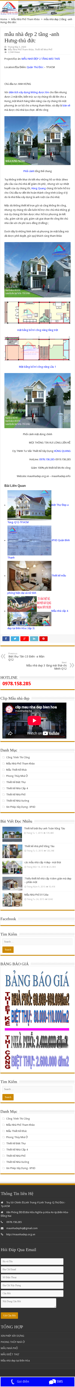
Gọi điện (22, 1381)
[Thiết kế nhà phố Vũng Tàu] (12, 851)
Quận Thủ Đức (35, 67)
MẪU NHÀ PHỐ (9, 1348)
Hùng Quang (38, 188)
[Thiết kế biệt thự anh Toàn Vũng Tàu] (12, 834)
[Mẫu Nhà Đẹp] (37, 8)
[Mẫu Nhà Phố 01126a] (12, 900)
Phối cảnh (29, 171)
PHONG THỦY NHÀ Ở (13, 1341)
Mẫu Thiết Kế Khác (16, 769)
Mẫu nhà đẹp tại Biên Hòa (15, 1360)
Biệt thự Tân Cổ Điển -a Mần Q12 (26, 656)
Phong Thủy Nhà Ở (17, 775)
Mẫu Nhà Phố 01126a (36, 894)
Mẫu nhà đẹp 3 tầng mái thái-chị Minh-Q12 (46, 665)
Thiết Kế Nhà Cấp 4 (17, 788)
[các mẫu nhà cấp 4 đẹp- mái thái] (12, 867)
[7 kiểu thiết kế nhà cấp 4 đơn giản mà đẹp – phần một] (12, 883)
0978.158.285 (46, 459)
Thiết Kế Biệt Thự (16, 782)
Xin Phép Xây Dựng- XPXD (20, 806)
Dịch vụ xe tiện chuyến (41, 1373)
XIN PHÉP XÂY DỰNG (12, 1335)
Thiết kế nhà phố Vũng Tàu (39, 846)
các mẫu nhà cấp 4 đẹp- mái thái (42, 862)
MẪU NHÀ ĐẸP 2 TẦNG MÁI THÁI (41, 58)
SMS (59, 1381)
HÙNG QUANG (62, 450)
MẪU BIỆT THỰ (10, 1354)
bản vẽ (66, 105)
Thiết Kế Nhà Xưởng (17, 800)
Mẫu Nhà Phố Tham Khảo (25, 19)
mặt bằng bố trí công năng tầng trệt (37, 330)
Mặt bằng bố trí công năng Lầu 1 (37, 366)
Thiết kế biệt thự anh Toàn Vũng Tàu (44, 828)
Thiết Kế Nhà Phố (43, 49)
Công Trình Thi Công (18, 757)
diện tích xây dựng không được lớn (29, 92)
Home (3, 19)
